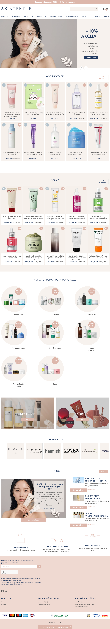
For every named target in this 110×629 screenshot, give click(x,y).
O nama (3, 602)
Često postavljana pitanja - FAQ (84, 604)
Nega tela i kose (56, 16)
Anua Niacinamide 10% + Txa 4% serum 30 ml (12, 257)
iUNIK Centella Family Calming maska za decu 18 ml (33, 113)
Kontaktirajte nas (80, 602)
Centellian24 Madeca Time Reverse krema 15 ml (98, 153)
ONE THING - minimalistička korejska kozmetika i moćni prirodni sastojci (96, 517)
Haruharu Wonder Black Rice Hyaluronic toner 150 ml (55, 257)
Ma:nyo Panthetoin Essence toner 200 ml (11, 153)
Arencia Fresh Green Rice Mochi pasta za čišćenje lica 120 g (33, 257)
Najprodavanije (72, 16)
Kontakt (3, 604)
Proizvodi (27, 16)
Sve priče (103, 471)
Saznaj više (91, 58)
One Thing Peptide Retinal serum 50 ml (77, 113)
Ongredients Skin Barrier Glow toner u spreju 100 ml (98, 113)
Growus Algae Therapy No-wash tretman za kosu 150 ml (33, 217)
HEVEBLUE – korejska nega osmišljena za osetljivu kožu (49, 486)
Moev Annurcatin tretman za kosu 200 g (12, 217)
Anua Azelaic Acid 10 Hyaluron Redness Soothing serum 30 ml (98, 218)
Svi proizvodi (102, 77)
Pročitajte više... (49, 508)
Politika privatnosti (44, 604)
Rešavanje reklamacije (81, 606)
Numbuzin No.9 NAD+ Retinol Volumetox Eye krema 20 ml (33, 153)
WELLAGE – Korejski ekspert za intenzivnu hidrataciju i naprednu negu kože (96, 482)
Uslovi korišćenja (43, 602)
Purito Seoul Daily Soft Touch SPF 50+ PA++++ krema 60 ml (98, 257)
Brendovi (15, 16)
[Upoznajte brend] (78, 480)
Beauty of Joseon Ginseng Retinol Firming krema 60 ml (55, 113)
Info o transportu (80, 609)
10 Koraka (85, 16)
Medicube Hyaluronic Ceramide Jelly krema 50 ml (76, 153)
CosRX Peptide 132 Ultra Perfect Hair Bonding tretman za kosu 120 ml (77, 257)
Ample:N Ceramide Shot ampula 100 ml (55, 153)
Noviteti (4, 16)
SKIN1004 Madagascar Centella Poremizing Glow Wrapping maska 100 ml (12, 114)
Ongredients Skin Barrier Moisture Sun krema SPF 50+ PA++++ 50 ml (55, 218)
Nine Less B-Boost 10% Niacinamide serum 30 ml (77, 217)
